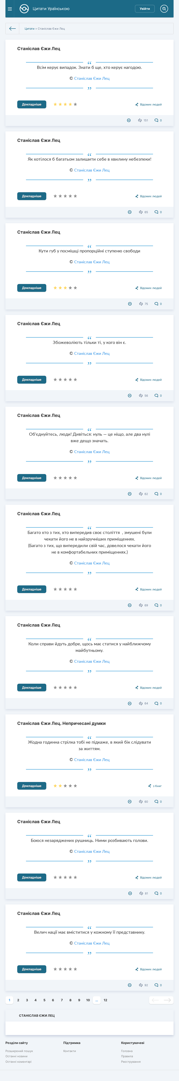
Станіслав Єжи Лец (38, 48)
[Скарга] (129, 120)
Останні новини (16, 1056)
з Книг (157, 786)
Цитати (29, 28)
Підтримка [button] (71, 1043)
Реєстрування (131, 1061)
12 (105, 1000)
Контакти (69, 1051)
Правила (127, 1056)
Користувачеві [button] (132, 1043)
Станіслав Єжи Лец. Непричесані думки (61, 723)
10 (88, 1000)
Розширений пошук (19, 1051)
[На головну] (12, 28)
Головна (127, 1051)
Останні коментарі (18, 1061)
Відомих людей (151, 104)
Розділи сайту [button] (16, 1043)
